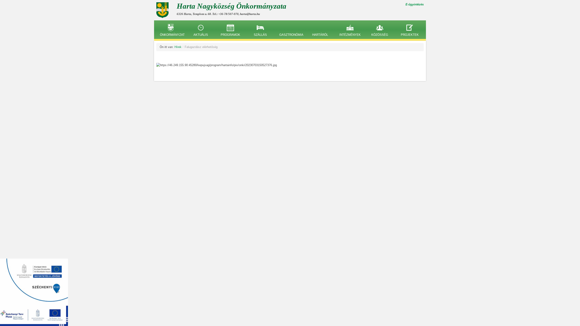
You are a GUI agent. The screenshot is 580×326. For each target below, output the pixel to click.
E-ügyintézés (415, 4)
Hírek (177, 47)
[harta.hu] (164, 10)
